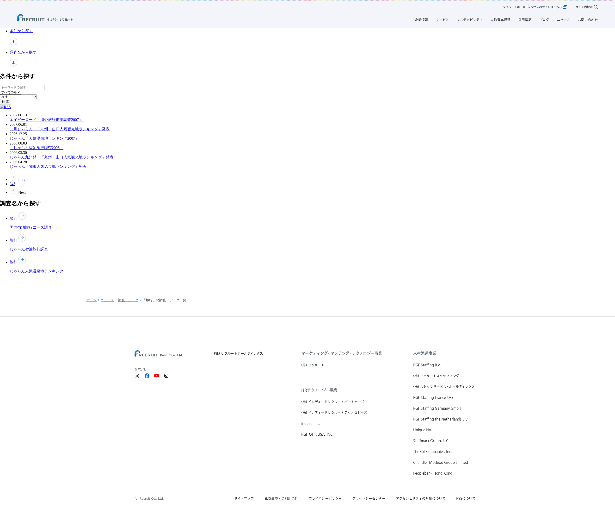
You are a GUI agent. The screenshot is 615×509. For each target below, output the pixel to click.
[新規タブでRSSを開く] (5, 107)
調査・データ (128, 300)
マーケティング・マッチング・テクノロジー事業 (341, 353)
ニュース (107, 300)
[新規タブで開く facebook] (147, 376)
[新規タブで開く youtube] (157, 376)
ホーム (91, 300)
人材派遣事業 (424, 353)
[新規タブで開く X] (137, 376)
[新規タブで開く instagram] (166, 376)
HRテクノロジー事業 (319, 390)
